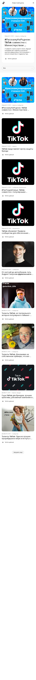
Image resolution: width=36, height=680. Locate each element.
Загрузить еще (18, 452)
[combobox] (18, 68)
